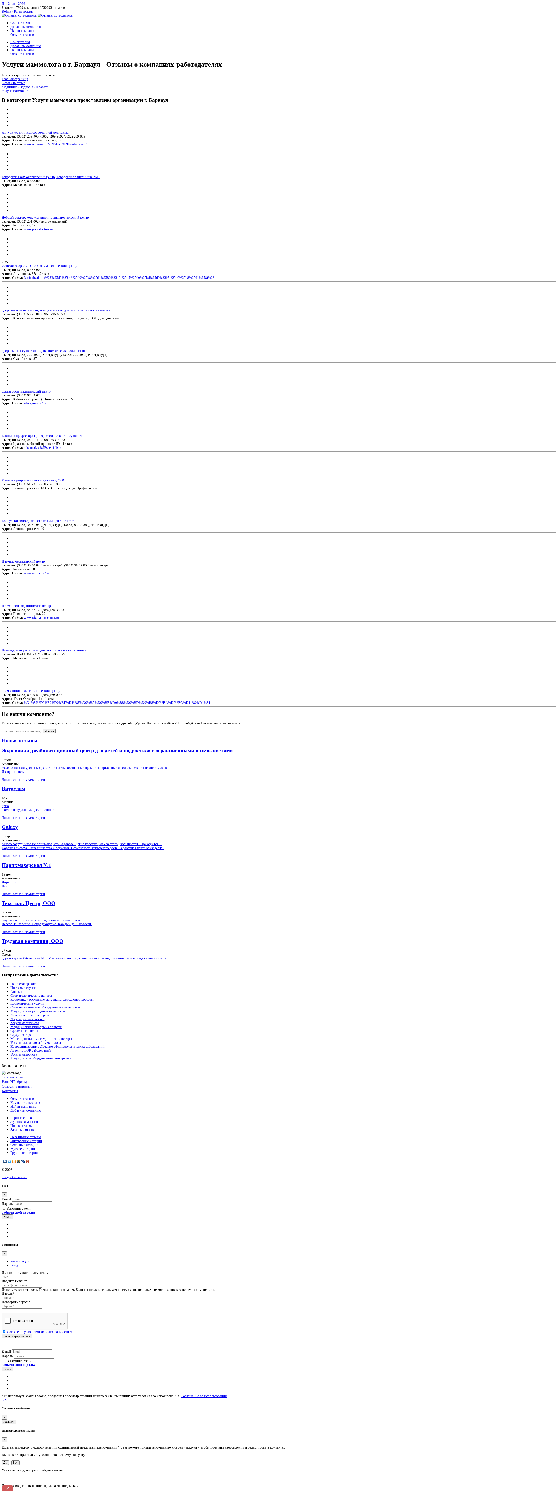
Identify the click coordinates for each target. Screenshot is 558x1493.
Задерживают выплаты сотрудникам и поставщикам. (41, 920)
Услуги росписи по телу (28, 1019)
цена (5, 806)
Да (5, 1462)
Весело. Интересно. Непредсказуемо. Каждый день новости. (47, 924)
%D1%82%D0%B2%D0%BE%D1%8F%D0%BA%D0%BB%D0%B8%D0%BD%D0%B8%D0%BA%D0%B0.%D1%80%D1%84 (117, 702)
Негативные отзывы (25, 1137)
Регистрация (23, 11)
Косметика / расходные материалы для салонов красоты (52, 999)
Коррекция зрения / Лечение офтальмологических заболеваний (57, 1046)
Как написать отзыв (25, 1102)
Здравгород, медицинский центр (26, 391)
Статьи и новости (17, 1086)
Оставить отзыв (22, 34)
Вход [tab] (14, 1265)
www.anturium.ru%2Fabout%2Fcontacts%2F (55, 144)
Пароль (7, 1204)
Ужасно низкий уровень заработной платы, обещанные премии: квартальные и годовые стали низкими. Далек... (86, 768)
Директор (9, 882)
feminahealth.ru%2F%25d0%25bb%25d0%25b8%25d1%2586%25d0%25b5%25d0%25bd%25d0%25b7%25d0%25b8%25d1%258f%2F (119, 277)
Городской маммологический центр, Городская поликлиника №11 (51, 177)
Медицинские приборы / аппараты (36, 1027)
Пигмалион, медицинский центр (26, 606)
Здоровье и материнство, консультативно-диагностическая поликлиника (56, 310)
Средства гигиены (24, 1031)
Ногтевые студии (23, 988)
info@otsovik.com (14, 1177)
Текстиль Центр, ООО (28, 903)
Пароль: (8, 1293)
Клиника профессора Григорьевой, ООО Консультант (42, 436)
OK (4, 1400)
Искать (49, 731)
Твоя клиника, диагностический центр (31, 691)
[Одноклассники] (14, 1161)
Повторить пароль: (16, 1302)
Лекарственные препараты (30, 1015)
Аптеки (16, 991)
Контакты (10, 1091)
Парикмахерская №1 (26, 865)
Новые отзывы (21, 1125)
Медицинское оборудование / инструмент (41, 1058)
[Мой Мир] (18, 1161)
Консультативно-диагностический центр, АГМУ (38, 521)
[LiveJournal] (23, 1161)
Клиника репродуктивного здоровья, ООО (34, 480)
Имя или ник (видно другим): (25, 1272)
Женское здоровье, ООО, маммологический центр (39, 266)
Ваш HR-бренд (14, 1082)
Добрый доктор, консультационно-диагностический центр (45, 217)
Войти (6, 11)
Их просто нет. (13, 772)
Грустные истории (24, 1153)
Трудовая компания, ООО (32, 941)
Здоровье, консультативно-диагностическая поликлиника (44, 351)
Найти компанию (23, 30)
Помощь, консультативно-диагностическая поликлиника (44, 650)
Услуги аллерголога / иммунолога (35, 1042)
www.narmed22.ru (37, 573)
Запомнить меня (18, 1208)
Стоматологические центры (31, 995)
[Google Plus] (28, 1161)
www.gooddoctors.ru (38, 229)
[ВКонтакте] (5, 1161)
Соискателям (20, 23)
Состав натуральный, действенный (28, 810)
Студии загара (21, 1035)
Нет (4, 886)
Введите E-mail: (14, 1281)
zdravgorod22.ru (35, 403)
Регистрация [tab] (19, 1261)
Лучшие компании (24, 1122)
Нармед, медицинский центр (23, 561)
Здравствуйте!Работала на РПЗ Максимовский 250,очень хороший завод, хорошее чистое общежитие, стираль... (85, 958)
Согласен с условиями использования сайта (39, 1332)
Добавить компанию (25, 27)
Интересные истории (26, 1141)
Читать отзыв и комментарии (23, 779)
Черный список (22, 1118)
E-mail (6, 1199)
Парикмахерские (23, 984)
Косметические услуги (27, 1003)
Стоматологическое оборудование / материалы (45, 1007)
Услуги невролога (23, 1054)
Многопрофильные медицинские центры (41, 1039)
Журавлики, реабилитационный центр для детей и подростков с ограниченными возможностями (117, 750)
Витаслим (13, 789)
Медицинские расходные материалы (37, 1011)
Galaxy (10, 827)
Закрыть (8, 1421)
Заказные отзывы (23, 1129)
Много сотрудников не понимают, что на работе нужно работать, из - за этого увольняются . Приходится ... (82, 844)
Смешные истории (24, 1145)
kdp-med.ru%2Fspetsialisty (42, 447)
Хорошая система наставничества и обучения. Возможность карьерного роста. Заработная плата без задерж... (83, 848)
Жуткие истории (22, 1149)
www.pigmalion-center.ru (41, 617)
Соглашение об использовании (204, 1396)
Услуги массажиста (24, 1023)
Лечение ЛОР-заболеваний (30, 1050)
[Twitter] (9, 1161)
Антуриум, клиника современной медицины (35, 132)
